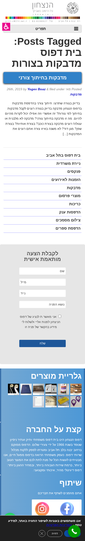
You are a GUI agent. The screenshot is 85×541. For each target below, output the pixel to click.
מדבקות (76, 94)
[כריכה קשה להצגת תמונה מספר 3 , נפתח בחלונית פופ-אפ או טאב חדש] (51, 390)
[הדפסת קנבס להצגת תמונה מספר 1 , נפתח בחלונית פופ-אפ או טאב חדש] (76, 390)
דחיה (55, 533)
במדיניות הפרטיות (59, 525)
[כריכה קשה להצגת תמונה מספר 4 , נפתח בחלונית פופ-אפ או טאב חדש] (38, 390)
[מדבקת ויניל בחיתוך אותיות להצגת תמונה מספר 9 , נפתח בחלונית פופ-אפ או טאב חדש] (51, 402)
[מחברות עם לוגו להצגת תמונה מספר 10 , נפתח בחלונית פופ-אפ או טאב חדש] (38, 402)
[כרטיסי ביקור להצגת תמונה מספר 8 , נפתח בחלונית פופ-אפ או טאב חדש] (63, 402)
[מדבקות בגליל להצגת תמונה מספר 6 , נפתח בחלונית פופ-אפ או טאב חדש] (13, 390)
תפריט (40, 28)
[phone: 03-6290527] (74, 531)
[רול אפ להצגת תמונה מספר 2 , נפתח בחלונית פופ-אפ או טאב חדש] (63, 390)
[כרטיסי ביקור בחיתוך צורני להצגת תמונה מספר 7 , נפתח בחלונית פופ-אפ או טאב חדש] (76, 402)
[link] (66, 510)
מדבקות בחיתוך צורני (43, 77)
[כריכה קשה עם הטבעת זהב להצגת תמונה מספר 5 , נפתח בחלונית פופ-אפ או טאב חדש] (26, 390)
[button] (6, 27)
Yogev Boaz (36, 89)
